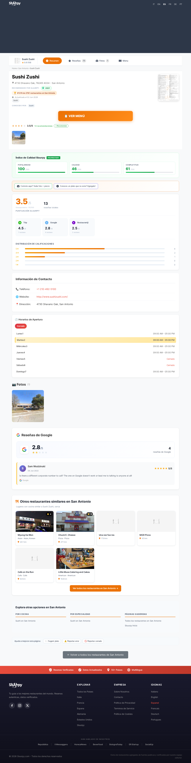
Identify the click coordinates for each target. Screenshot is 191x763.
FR (170, 4)
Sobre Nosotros (121, 691)
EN (159, 4)
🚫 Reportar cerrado (93, 641)
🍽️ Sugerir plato (52, 641)
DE (175, 4)
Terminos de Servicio (124, 708)
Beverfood (98, 744)
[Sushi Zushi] (18, 137)
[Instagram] (20, 705)
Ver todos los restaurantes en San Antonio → (95, 588)
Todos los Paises (85, 691)
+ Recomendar (61, 126)
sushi (31, 106)
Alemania (81, 714)
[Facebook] (12, 705)
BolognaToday (115, 744)
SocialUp (149, 744)
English (154, 697)
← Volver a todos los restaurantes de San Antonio (95, 654)
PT (181, 4)
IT (154, 4)
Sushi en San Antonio (26, 621)
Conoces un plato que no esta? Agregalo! (78, 186)
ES (164, 4)
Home (14, 68)
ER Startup (134, 744)
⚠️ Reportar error (71, 641)
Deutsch (155, 714)
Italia (79, 697)
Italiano (154, 691)
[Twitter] (27, 705)
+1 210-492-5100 (46, 289)
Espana (80, 708)
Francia (80, 702)
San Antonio (23, 68)
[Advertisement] (95, 29)
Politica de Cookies (123, 714)
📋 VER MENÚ (74, 116)
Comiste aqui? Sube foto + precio (35, 186)
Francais (155, 708)
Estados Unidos (84, 719)
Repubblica (43, 744)
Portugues (156, 719)
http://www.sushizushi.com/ (52, 296)
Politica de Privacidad (124, 702)
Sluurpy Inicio (131, 625)
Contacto (118, 697)
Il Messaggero (61, 744)
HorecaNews (80, 744)
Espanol (155, 702)
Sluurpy (80, 725)
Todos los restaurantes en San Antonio (143, 621)
